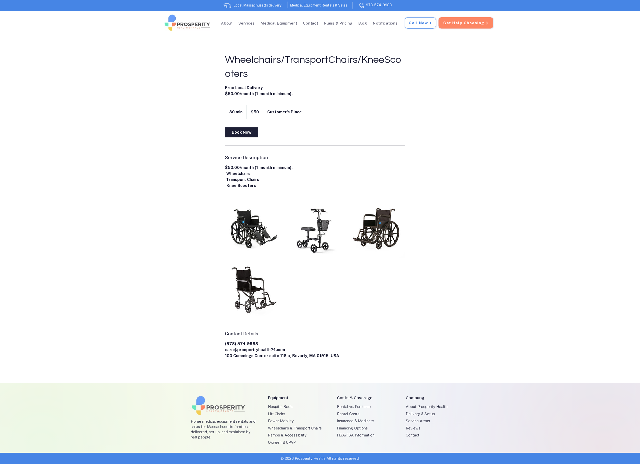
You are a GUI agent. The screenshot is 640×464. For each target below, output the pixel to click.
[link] (241, 132)
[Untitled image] (254, 229)
